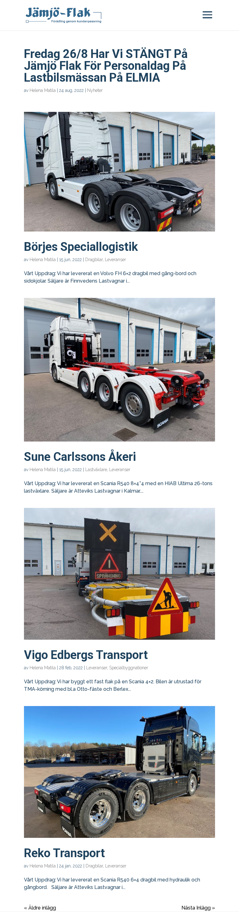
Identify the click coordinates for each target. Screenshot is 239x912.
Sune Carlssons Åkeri (80, 457)
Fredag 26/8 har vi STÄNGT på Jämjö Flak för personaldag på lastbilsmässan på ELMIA (106, 65)
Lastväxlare (96, 469)
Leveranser (115, 259)
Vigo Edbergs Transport (86, 655)
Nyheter (95, 90)
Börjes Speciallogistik (81, 247)
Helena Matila (43, 90)
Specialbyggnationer (128, 667)
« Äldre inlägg (40, 908)
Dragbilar (94, 259)
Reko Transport (64, 853)
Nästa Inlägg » (198, 908)
